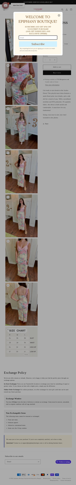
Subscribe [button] (38, 44)
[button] (59, 15)
